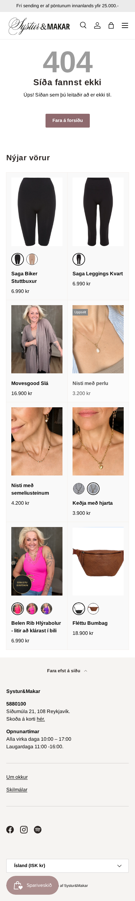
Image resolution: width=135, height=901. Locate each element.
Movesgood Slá (29, 383)
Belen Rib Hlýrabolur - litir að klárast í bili (36, 626)
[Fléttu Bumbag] (98, 561)
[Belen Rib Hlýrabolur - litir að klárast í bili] (36, 561)
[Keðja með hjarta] (98, 441)
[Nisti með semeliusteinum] (36, 441)
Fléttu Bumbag (90, 623)
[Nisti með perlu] (98, 339)
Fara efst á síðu (64, 670)
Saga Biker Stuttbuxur (24, 277)
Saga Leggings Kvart (98, 273)
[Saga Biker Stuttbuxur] (36, 212)
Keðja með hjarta (93, 503)
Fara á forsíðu (67, 120)
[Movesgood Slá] (36, 339)
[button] (111, 25)
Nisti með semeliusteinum (30, 489)
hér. (41, 719)
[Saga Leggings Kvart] (98, 212)
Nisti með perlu (90, 383)
